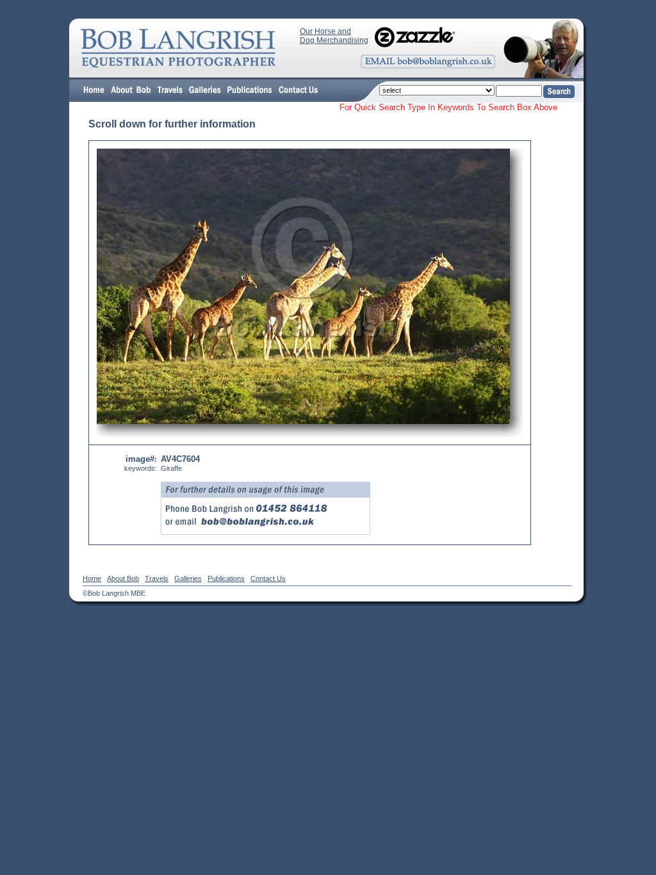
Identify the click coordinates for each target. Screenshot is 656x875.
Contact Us (268, 578)
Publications (226, 578)
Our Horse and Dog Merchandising (334, 36)
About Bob (123, 578)
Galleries (188, 578)
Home (92, 578)
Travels (156, 578)
